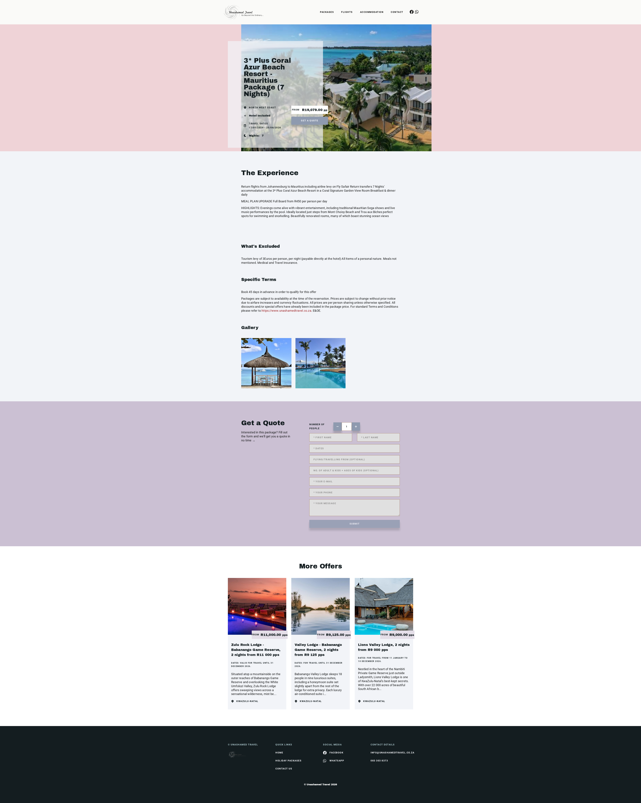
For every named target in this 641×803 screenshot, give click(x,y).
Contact (397, 12)
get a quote (309, 120)
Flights (347, 12)
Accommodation (372, 12)
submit (355, 523)
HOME (279, 752)
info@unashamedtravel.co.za (392, 752)
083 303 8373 (379, 760)
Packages (327, 12)
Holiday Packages (288, 760)
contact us (283, 768)
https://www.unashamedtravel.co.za (286, 310)
